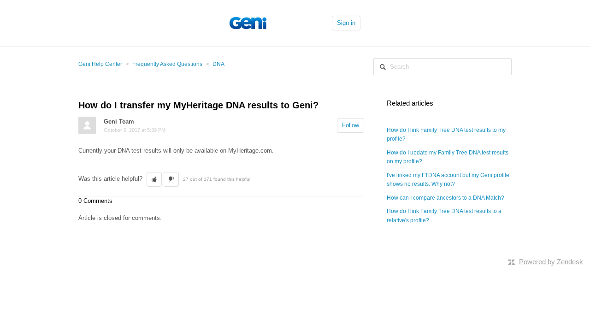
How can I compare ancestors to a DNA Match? (445, 198)
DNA (218, 64)
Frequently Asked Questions (167, 64)
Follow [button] (350, 125)
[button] (154, 179)
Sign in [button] (346, 22)
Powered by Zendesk (551, 262)
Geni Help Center (100, 64)
